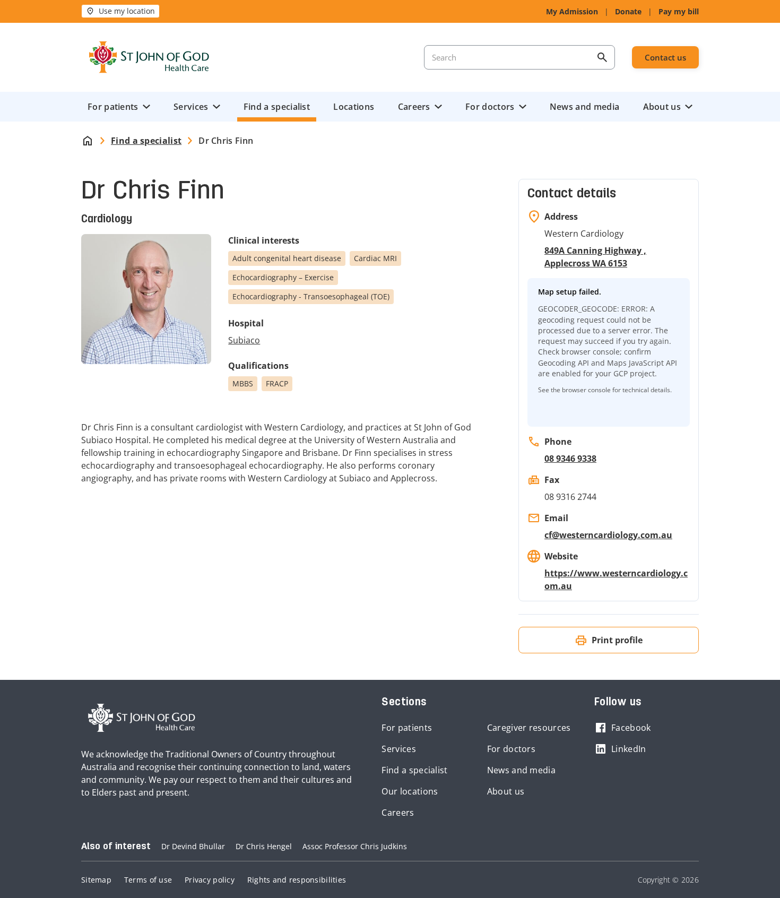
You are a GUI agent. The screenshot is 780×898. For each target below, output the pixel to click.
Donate (628, 11)
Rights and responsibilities (296, 880)
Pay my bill (678, 11)
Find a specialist (277, 106)
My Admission (572, 11)
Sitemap (96, 880)
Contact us (665, 57)
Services (191, 106)
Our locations (410, 791)
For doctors (489, 106)
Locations (353, 106)
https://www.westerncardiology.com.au (616, 579)
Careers (414, 106)
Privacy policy (210, 880)
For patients (113, 106)
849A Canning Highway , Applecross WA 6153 (595, 257)
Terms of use (148, 880)
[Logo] (149, 57)
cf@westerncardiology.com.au (608, 535)
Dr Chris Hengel (264, 846)
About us (662, 106)
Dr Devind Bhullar (193, 846)
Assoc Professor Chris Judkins (354, 846)
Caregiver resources (529, 727)
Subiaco (244, 340)
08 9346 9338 (570, 458)
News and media (584, 106)
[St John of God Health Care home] (141, 718)
